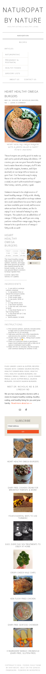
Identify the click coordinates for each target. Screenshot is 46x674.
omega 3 (23, 376)
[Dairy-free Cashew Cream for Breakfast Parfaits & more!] (23, 474)
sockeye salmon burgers (25, 381)
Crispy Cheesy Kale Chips (23, 572)
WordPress (35, 670)
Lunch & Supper (24, 366)
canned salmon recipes (28, 369)
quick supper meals (20, 379)
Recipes (35, 366)
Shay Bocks (14, 668)
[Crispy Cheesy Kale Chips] (23, 559)
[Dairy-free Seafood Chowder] (23, 611)
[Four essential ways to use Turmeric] (23, 502)
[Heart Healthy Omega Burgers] (23, 448)
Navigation (23, 36)
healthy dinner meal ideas (17, 371)
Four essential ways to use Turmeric (23, 517)
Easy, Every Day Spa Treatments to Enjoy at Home (23, 545)
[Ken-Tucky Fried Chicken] (23, 585)
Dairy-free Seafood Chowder (23, 625)
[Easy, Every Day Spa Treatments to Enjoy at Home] (23, 530)
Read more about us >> (21, 403)
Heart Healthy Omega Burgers (23, 461)
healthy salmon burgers (21, 374)
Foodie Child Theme (32, 665)
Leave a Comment (18, 103)
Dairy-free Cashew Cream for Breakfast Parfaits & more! (23, 488)
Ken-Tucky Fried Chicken (23, 598)
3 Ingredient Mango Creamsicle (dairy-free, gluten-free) (23, 652)
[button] (34, 263)
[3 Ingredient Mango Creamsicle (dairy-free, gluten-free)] (23, 637)
